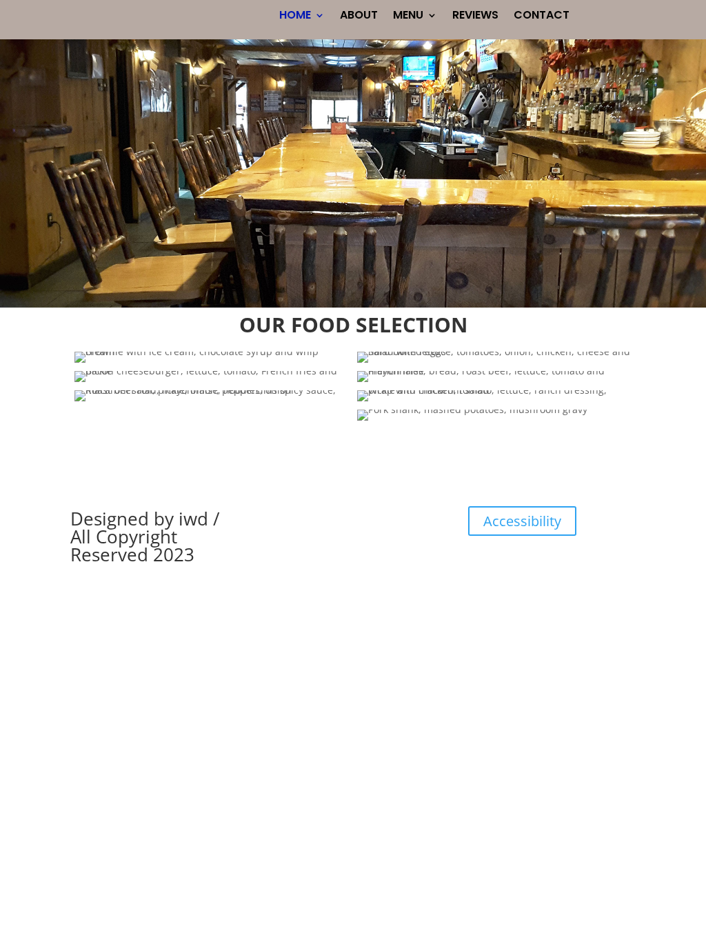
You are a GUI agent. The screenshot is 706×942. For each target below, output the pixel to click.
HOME (295, 16)
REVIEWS (475, 16)
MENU (408, 16)
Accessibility (522, 521)
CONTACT (541, 16)
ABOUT (359, 16)
